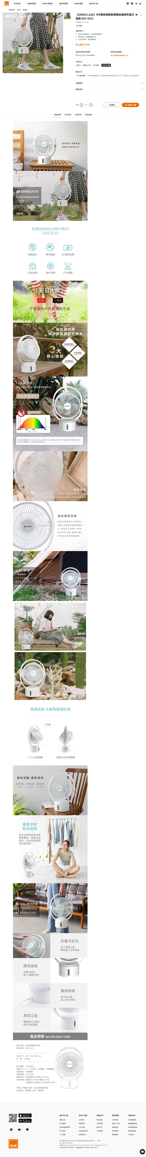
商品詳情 (57, 114)
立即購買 (112, 105)
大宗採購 (100, 1123)
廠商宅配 (82, 75)
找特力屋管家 (47, 3)
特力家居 (63, 1131)
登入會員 (82, 55)
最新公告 (63, 1120)
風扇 (18, 10)
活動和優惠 (31, 3)
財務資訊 (82, 1123)
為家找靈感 (78, 3)
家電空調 (12, 10)
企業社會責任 (83, 1131)
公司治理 (82, 1127)
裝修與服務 (63, 3)
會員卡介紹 (116, 1123)
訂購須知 (78, 114)
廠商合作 (100, 1127)
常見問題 (115, 1131)
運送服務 (88, 114)
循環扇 (25, 10)
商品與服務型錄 (65, 1127)
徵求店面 (100, 1120)
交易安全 (131, 1134)
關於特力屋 (93, 3)
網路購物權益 (132, 1123)
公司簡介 (82, 1120)
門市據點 (63, 1123)
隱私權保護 (132, 1131)
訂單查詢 (115, 1120)
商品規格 (67, 114)
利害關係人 (82, 1134)
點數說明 (115, 1127)
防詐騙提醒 (132, 1120)
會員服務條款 (132, 1127)
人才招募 (63, 1134)
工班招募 (100, 1131)
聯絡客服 (115, 1134)
